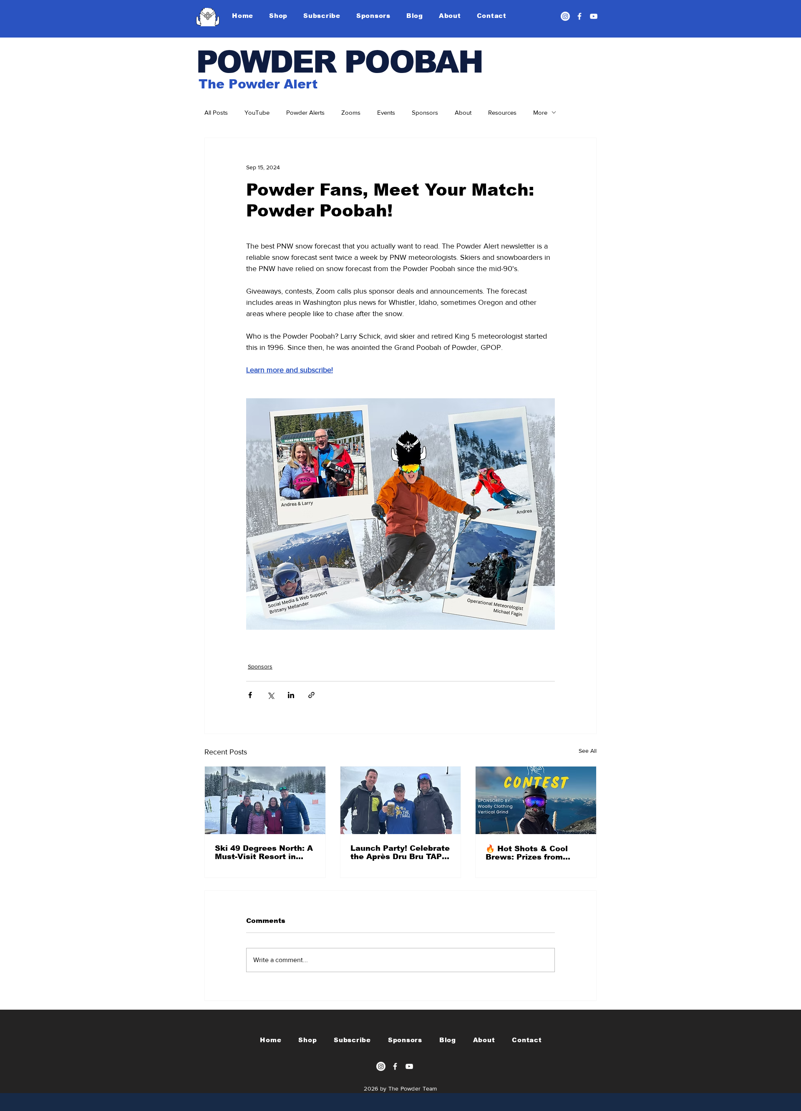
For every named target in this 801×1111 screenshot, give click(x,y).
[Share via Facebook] (250, 695)
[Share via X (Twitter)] (271, 695)
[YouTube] (593, 16)
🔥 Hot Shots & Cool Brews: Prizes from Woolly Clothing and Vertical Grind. (527, 853)
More (540, 112)
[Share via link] (311, 695)
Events (386, 112)
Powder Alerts (305, 112)
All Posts (216, 112)
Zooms (350, 112)
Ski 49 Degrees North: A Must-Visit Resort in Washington (264, 852)
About (463, 112)
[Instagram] (565, 16)
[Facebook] (579, 16)
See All (588, 750)
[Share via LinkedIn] (291, 695)
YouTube (257, 112)
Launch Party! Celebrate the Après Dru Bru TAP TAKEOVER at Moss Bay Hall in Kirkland (400, 852)
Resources (502, 112)
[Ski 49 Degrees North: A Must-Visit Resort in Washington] (265, 800)
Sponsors (425, 112)
